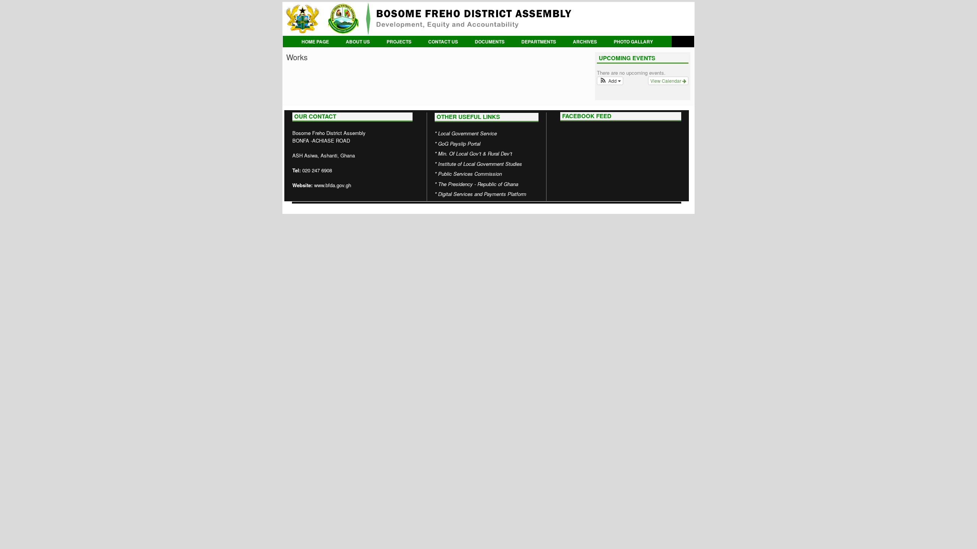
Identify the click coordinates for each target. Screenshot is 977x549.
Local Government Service (467, 133)
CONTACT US (443, 41)
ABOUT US (358, 41)
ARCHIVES (585, 41)
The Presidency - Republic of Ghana (478, 184)
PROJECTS (399, 41)
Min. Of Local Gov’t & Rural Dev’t (475, 153)
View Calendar (666, 80)
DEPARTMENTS (538, 41)
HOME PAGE (315, 41)
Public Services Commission (470, 173)
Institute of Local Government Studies (480, 163)
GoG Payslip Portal (459, 143)
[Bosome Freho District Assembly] (488, 19)
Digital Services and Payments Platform (482, 193)
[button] (610, 81)
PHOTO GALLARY (633, 41)
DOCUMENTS (490, 41)
